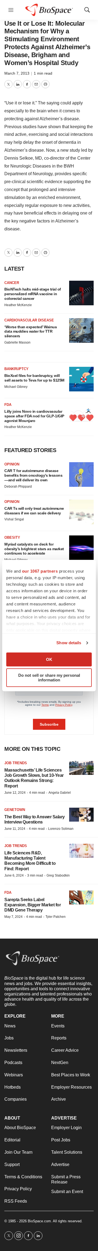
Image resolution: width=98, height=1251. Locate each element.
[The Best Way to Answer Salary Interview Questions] (81, 815)
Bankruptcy (16, 369)
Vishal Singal (14, 519)
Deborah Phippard (18, 486)
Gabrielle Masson (17, 342)
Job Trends (15, 763)
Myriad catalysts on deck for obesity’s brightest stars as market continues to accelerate (34, 549)
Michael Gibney (15, 387)
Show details (68, 642)
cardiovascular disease (29, 320)
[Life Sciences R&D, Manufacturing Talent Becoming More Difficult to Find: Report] (81, 851)
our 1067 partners (40, 571)
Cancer (11, 283)
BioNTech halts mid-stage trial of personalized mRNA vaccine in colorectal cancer (32, 294)
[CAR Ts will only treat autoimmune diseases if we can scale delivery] (81, 512)
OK (49, 659)
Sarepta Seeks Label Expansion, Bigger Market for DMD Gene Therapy (32, 904)
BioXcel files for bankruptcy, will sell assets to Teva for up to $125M (34, 377)
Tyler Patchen (55, 917)
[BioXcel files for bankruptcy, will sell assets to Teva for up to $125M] (81, 379)
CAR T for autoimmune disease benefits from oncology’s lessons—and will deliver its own (33, 475)
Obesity (12, 537)
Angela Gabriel (59, 793)
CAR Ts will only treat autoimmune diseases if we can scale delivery (34, 510)
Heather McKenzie (18, 305)
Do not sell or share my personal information (49, 677)
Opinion (11, 464)
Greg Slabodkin (58, 875)
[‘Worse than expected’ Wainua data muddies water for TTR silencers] (81, 330)
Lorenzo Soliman (61, 829)
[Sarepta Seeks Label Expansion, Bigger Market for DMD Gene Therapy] (81, 897)
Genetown (14, 810)
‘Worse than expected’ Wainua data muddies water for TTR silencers (30, 331)
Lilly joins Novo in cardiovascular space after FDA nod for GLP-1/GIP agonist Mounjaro (34, 416)
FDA (7, 405)
